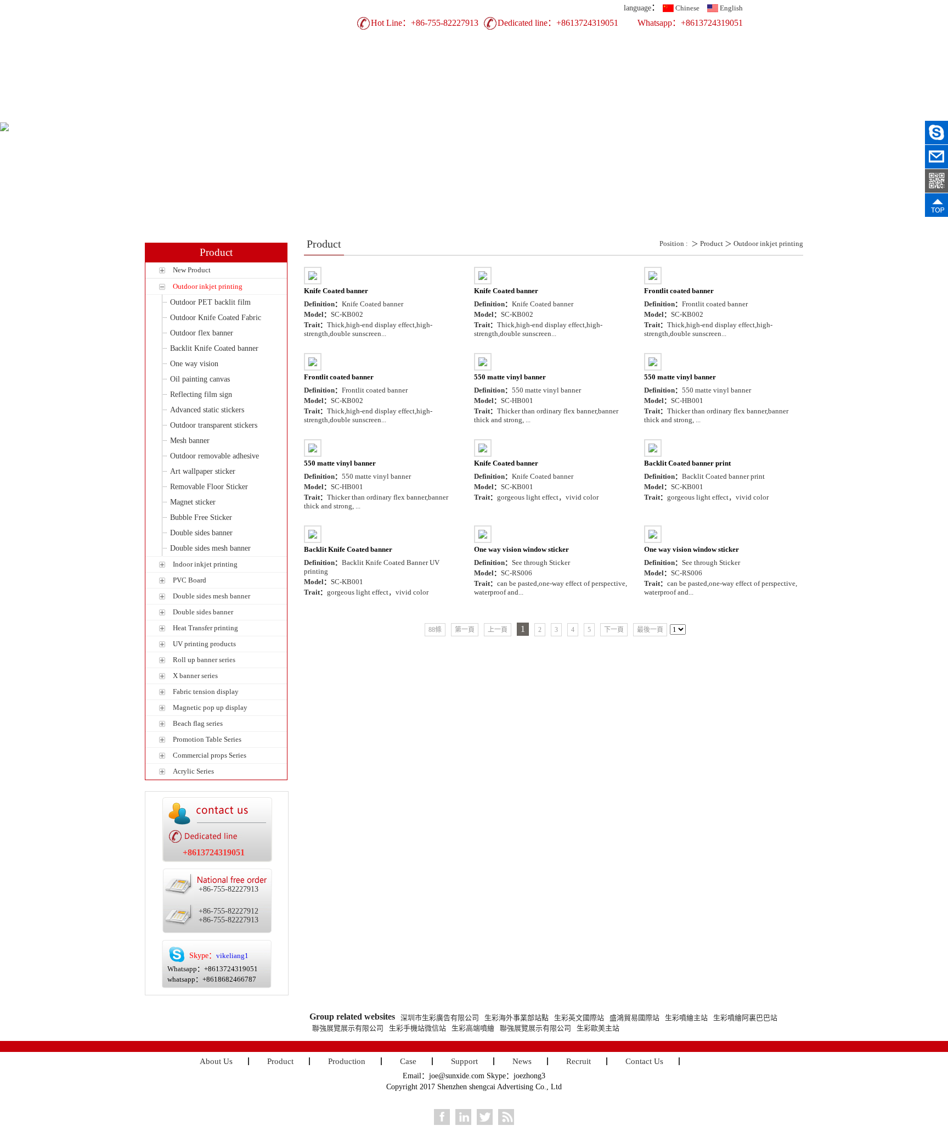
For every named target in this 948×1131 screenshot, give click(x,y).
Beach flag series (198, 723)
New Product (192, 270)
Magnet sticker (193, 502)
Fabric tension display (206, 691)
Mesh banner (190, 440)
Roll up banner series (204, 660)
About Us (290, 113)
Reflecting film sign (201, 394)
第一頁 (465, 630)
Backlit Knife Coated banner (214, 348)
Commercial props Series (209, 755)
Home (230, 113)
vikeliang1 (232, 955)
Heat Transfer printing (205, 628)
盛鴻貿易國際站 (634, 1018)
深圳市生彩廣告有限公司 (439, 1018)
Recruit (652, 113)
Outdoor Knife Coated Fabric (215, 317)
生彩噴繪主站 (686, 1018)
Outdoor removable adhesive (214, 456)
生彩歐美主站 (598, 1028)
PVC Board (189, 580)
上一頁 (497, 630)
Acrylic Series (193, 771)
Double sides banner (201, 533)
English (731, 8)
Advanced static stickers (207, 410)
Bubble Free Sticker (201, 517)
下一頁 (614, 630)
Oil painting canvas (200, 379)
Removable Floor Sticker (209, 487)
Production (411, 113)
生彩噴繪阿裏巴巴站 (745, 1018)
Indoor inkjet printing (205, 564)
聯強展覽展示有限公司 (347, 1028)
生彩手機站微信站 (417, 1028)
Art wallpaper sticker (202, 471)
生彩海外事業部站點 (516, 1018)
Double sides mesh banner (210, 548)
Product (350, 113)
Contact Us (712, 113)
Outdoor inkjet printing (207, 286)
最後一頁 (650, 630)
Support (531, 113)
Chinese (687, 8)
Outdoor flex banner (201, 333)
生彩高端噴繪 (473, 1028)
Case (471, 113)
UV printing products (204, 644)
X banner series (195, 675)
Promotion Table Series (207, 739)
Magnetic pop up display (210, 707)
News (592, 113)
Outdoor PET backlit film (210, 302)
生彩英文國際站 (579, 1018)
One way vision (194, 364)
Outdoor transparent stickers (213, 425)
